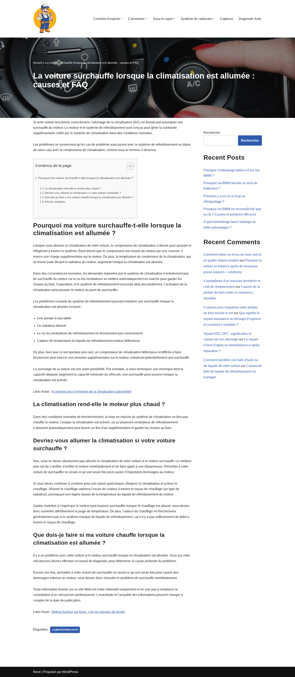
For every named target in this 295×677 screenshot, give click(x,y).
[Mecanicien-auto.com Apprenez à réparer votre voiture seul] (45, 19)
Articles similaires (55, 201)
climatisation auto (65, 629)
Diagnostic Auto (250, 18)
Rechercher (211, 132)
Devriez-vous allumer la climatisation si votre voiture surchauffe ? (83, 192)
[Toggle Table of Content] (128, 166)
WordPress (70, 672)
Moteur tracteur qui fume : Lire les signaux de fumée (88, 612)
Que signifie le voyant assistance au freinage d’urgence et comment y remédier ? (232, 318)
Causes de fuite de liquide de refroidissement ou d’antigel (232, 371)
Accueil (37, 62)
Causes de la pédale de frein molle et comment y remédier (231, 292)
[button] (121, 18)
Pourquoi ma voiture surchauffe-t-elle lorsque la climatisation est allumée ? (85, 178)
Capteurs (226, 18)
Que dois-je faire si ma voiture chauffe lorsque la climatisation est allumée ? (89, 197)
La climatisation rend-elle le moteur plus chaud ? (73, 188)
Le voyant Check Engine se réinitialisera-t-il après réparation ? (231, 345)
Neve (37, 672)
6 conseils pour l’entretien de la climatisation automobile (91, 391)
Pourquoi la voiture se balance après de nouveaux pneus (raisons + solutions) (232, 266)
